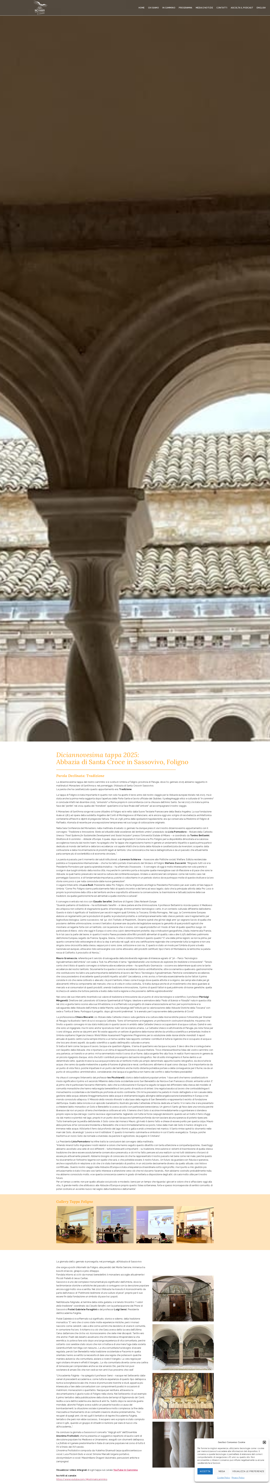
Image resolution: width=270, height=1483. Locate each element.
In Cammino (168, 8)
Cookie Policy (223, 1478)
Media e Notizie (204, 8)
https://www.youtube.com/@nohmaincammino (81, 1479)
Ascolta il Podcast (242, 8)
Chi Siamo (153, 8)
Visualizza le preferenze (248, 1471)
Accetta (205, 1471)
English (261, 8)
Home (142, 8)
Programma (185, 8)
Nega (222, 1471)
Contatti (221, 8)
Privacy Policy (238, 1478)
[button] (264, 1442)
